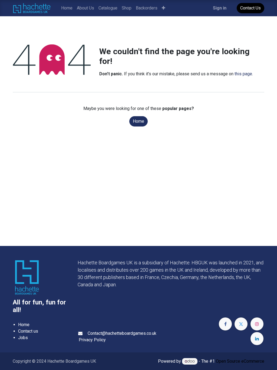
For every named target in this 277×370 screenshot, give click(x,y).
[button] (163, 8)
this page (243, 73)
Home (138, 121)
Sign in (219, 8)
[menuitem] (67, 8)
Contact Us (250, 8)
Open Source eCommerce (240, 361)
